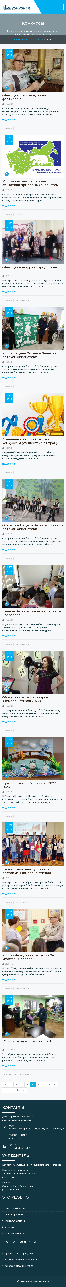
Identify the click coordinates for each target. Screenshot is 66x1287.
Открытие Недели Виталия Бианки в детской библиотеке (32, 527)
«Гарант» (9, 1227)
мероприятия (22, 300)
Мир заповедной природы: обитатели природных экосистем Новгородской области (30, 184)
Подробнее (8, 119)
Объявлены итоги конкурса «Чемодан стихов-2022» (25, 699)
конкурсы (8, 128)
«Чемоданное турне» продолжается (32, 267)
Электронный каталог (16, 1208)
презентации (22, 902)
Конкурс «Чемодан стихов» (19, 1265)
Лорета (9, 275)
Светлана (10, 1049)
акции (19, 214)
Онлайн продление (14, 1214)
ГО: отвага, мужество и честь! (26, 1041)
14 (18, 1090)
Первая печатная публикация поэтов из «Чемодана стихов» (26, 871)
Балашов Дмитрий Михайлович (21, 1259)
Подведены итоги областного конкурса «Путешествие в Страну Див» (30, 442)
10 (5, 1090)
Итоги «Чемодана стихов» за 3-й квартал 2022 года (28, 957)
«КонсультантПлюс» (15, 1220)
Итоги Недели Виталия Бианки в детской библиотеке (29, 355)
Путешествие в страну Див (19, 1253)
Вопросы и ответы (14, 1233)
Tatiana (9, 103)
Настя (8, 189)
